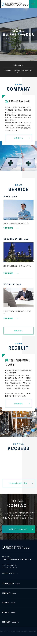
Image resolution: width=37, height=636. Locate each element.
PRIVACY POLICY (8, 573)
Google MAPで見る (20, 483)
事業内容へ (18, 330)
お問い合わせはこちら (18, 529)
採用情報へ (18, 403)
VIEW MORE (8, 228)
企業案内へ (18, 138)
